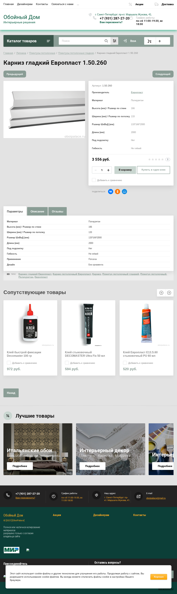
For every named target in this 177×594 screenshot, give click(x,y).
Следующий (163, 74)
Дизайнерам (24, 4)
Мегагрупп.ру (166, 588)
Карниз (96, 274)
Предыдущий (15, 74)
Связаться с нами (62, 4)
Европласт (137, 92)
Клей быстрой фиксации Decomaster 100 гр (24, 354)
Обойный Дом (21, 17)
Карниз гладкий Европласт (34, 274)
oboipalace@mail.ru (156, 498)
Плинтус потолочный (153, 274)
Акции (139, 4)
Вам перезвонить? (111, 22)
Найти (106, 41)
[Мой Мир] (124, 191)
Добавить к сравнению (109, 180)
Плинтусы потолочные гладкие (76, 53)
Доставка (168, 4)
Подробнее (20, 466)
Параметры (15, 211)
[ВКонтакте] (110, 191)
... (78, 4)
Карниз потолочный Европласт (72, 274)
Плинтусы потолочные (42, 53)
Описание (37, 211)
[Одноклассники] (117, 191)
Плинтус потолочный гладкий (120, 274)
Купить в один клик (153, 169)
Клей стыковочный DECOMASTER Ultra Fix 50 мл (85, 354)
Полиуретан (25, 277)
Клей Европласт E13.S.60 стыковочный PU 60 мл (140, 354)
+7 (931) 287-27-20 (114, 18)
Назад (11, 392)
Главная (8, 4)
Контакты (42, 4)
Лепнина (21, 53)
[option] (44, 109)
